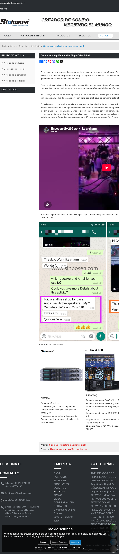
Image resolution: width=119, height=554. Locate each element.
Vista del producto (63, 517)
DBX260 (45, 398)
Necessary (41, 547)
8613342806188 (22, 500)
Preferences (67, 547)
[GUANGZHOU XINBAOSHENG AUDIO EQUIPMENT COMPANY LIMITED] (15, 22)
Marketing (80, 547)
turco (56, 520)
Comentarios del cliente (29, 46)
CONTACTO (60, 506)
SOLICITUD (85, 35)
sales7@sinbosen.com (21, 493)
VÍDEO (57, 499)
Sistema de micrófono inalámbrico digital (67, 445)
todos (12, 46)
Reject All (43, 542)
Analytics (54, 547)
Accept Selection (59, 542)
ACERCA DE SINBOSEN (33, 35)
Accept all (75, 542)
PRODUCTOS (62, 35)
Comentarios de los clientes (64, 512)
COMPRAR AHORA (64, 502)
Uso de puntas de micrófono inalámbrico (68, 449)
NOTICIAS (105, 35)
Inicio (4, 46)
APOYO (58, 495)
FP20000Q (91, 395)
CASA (7, 35)
